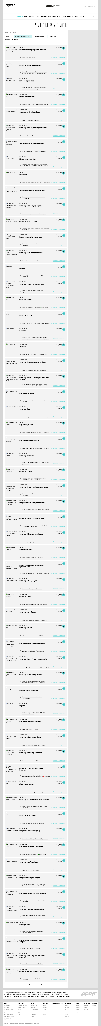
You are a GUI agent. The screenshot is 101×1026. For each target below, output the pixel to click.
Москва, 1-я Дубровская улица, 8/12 (30, 120)
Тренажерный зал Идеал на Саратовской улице (32, 190)
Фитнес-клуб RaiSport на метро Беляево (30, 737)
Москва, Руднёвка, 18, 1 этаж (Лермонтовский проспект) (36, 323)
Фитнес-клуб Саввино (25, 596)
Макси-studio (22, 331)
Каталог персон (8, 1018)
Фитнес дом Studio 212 (25, 300)
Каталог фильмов (8, 1012)
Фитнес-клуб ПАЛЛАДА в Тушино (28, 581)
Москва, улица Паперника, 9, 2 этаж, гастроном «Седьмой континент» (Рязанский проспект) (33, 885)
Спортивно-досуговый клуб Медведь (29, 440)
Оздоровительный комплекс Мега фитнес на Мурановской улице (31, 566)
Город (69, 16)
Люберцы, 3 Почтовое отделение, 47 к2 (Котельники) (35, 635)
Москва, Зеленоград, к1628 (28, 57)
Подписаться (10, 6)
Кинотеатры (7, 1005)
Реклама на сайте (14, 1024)
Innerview (20, 16)
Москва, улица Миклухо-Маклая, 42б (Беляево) (33, 745)
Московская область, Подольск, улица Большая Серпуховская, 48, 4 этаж (33, 713)
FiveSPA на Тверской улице (26, 81)
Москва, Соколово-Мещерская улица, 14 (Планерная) (35, 432)
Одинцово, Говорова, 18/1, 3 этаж (30, 135)
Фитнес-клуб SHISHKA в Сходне (28, 221)
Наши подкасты (53, 16)
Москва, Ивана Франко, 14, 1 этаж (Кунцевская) (34, 151)
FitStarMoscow (23, 175)
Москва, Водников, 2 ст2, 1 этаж (29, 542)
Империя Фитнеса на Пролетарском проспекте (32, 503)
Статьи (19, 1014)
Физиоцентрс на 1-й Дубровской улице (29, 112)
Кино (25, 16)
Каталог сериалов (8, 1014)
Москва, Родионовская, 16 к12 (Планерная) (32, 557)
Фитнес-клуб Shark (24, 409)
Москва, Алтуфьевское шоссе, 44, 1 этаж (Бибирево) (35, 417)
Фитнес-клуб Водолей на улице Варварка (30, 206)
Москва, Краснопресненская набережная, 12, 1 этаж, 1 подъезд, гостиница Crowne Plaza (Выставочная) (35, 385)
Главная (6, 32)
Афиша (86, 1005)
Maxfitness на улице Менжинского (28, 690)
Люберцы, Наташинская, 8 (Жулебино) (31, 948)
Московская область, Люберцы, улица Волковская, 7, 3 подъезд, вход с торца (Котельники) (34, 479)
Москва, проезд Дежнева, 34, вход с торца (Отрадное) (35, 667)
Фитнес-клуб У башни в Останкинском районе (31, 284)
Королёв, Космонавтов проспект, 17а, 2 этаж (32, 963)
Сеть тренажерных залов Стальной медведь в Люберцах (31, 941)
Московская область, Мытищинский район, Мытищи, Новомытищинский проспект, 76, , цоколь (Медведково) (35, 338)
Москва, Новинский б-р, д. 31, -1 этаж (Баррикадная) (35, 838)
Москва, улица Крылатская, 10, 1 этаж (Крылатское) (34, 354)
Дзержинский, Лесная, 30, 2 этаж (30, 729)
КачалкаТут (22, 268)
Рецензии (67, 1012)
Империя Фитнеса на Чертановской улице (30, 237)
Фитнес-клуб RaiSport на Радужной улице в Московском (31, 769)
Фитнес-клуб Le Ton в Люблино (27, 815)
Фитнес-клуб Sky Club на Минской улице (30, 65)
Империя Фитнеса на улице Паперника (29, 878)
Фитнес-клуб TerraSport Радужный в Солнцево (32, 971)
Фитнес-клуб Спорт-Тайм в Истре (28, 862)
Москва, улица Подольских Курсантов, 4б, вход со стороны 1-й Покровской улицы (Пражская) (33, 682)
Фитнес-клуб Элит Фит (25, 628)
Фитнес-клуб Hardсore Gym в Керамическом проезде (33, 487)
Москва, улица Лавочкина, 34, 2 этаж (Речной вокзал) (35, 307)
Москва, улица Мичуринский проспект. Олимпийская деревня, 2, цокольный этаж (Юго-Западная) (34, 650)
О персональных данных (63, 996)
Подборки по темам (9, 1016)
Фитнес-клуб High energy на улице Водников (31, 534)
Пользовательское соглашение (32, 1024)
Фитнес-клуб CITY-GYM (25, 315)
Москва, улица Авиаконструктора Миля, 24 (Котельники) (36, 182)
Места (77, 1005)
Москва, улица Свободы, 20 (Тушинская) (32, 588)
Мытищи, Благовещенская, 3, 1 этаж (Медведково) (34, 620)
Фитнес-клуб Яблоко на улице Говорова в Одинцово (33, 128)
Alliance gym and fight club (26, 784)
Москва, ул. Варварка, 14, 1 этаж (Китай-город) (34, 214)
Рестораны (62, 16)
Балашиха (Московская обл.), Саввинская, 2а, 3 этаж (34, 604)
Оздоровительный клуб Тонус (27, 96)
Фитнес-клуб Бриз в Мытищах (27, 612)
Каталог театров (35, 1009)
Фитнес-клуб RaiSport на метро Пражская (30, 674)
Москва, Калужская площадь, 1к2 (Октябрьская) (34, 792)
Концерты (31, 16)
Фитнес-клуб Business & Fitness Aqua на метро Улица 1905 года (34, 378)
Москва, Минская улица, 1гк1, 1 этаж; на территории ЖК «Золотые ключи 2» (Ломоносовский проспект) (34, 72)
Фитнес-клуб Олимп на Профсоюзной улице (31, 253)
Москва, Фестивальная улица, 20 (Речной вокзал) (34, 854)
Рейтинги (6, 1007)
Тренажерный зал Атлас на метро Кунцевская (31, 143)
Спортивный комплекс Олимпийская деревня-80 (32, 643)
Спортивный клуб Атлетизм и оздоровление (31, 846)
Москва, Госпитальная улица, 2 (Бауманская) (33, 760)
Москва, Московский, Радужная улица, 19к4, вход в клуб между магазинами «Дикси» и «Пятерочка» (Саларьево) (36, 775)
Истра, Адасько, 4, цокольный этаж (30, 870)
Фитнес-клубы (13, 32)
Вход (85, 6)
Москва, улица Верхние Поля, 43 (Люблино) (33, 823)
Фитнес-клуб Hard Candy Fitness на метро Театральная (34, 799)
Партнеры (21, 1024)
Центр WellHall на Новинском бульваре (29, 831)
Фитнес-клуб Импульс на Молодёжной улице (31, 518)
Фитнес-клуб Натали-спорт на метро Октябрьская (32, 362)
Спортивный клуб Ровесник (26, 393)
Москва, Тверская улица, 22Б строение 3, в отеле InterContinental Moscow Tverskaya (34, 88)
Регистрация (91, 6)
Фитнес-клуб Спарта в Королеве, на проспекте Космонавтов (32, 956)
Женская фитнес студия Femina (27, 159)
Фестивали (20, 1011)
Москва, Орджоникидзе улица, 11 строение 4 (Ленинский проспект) (32, 932)
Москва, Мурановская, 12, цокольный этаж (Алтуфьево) (35, 573)
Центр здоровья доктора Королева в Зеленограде (32, 50)
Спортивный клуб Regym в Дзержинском (30, 721)
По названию (15, 40)
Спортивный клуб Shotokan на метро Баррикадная (32, 893)
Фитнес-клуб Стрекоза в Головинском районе (31, 909)
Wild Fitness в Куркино (25, 549)
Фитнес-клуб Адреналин (25, 471)
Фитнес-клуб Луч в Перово (26, 456)
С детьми (75, 16)
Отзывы (66, 1011)
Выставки (44, 16)
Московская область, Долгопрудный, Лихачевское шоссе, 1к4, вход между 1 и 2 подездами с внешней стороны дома (35, 166)
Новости (67, 1016)
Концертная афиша (22, 1005)
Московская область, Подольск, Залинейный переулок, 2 (35, 104)
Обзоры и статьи (8, 1019)
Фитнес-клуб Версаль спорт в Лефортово (30, 753)
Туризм (82, 16)
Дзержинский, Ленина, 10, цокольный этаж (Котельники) (35, 448)
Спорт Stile (22, 706)
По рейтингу (7, 40)
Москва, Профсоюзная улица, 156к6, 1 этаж (32, 260)
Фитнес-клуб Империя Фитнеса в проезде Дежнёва (33, 659)
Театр (37, 16)
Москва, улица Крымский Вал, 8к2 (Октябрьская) (34, 370)
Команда (6, 1024)
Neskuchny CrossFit (24, 924)
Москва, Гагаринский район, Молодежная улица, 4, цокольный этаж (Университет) (34, 525)
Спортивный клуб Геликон (26, 425)
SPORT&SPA (22, 346)
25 (41, 985)
